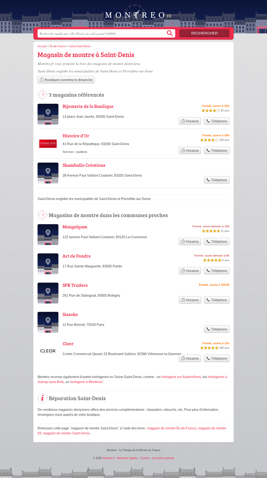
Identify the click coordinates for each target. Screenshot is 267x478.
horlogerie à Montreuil (86, 382)
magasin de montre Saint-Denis (66, 433)
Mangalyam (75, 226)
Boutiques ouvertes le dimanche (68, 80)
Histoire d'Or (76, 135)
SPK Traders (75, 285)
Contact (145, 458)
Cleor (68, 343)
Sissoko (70, 314)
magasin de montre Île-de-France (171, 428)
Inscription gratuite (163, 458)
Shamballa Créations (84, 165)
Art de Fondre (77, 256)
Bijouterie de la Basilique (88, 106)
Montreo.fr (133, 15)
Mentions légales (127, 458)
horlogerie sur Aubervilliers (181, 377)
